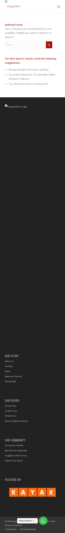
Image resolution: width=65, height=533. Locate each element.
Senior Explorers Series (16, 421)
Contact (9, 366)
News (7, 371)
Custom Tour (11, 411)
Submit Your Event (14, 460)
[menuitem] (58, 6)
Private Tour (10, 416)
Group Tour (10, 406)
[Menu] (58, 6)
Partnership (10, 381)
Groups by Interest (14, 445)
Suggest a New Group (16, 455)
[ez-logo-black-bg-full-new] (27, 6)
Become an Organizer (16, 450)
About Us (9, 361)
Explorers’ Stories (13, 376)
